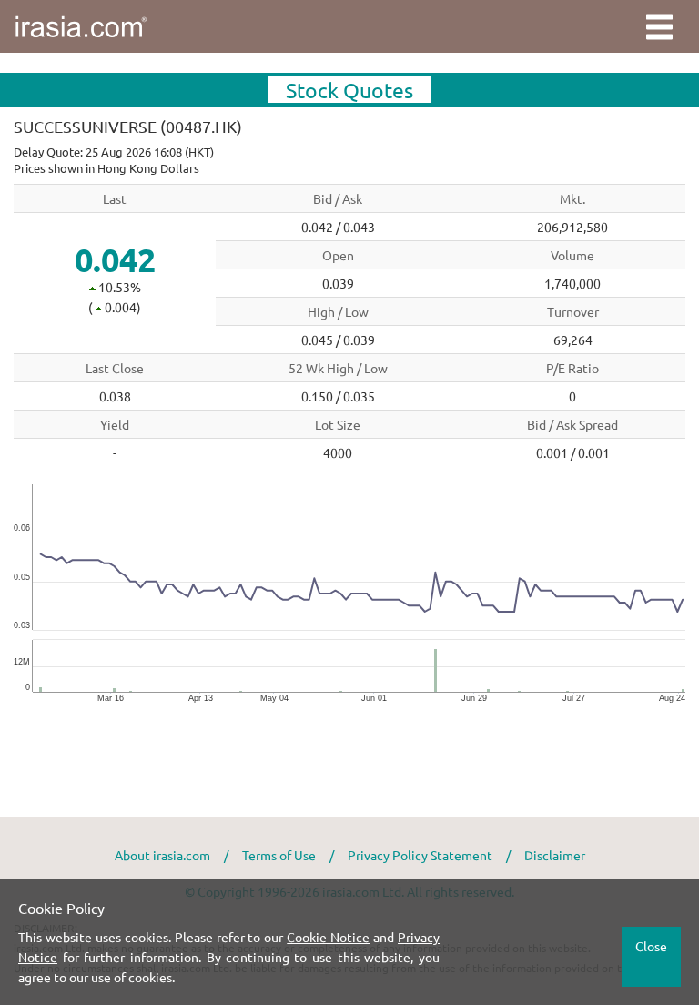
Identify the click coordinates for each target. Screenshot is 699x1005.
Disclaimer (554, 855)
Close (651, 946)
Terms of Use (279, 855)
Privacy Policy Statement (420, 855)
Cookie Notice (328, 937)
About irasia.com (162, 855)
